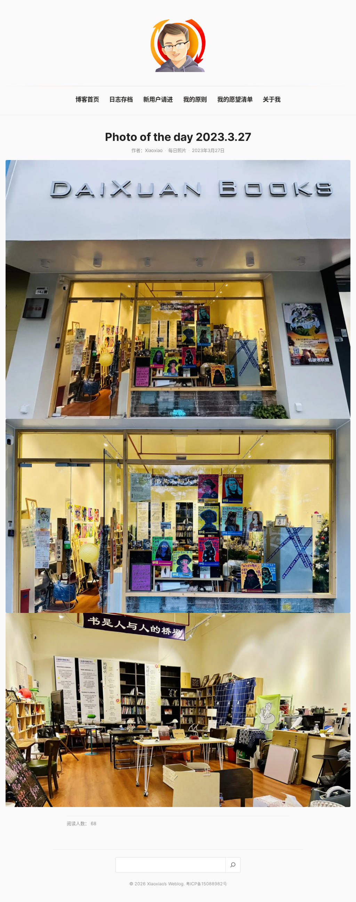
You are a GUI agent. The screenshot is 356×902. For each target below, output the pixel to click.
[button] (178, 289)
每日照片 (177, 150)
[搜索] (232, 864)
